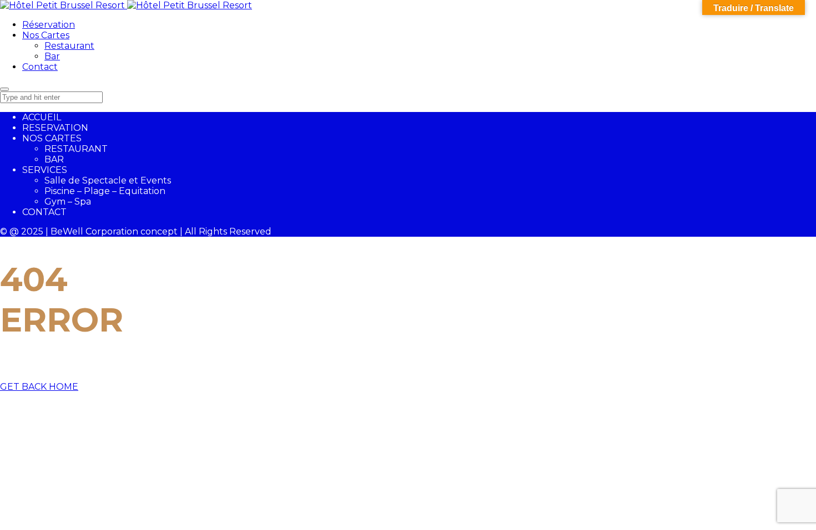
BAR (54, 159)
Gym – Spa (67, 201)
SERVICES (44, 170)
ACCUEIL (41, 117)
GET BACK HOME (39, 386)
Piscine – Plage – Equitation (104, 191)
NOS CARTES (52, 138)
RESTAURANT (76, 149)
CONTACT (44, 212)
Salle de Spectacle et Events (107, 180)
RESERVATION (55, 128)
